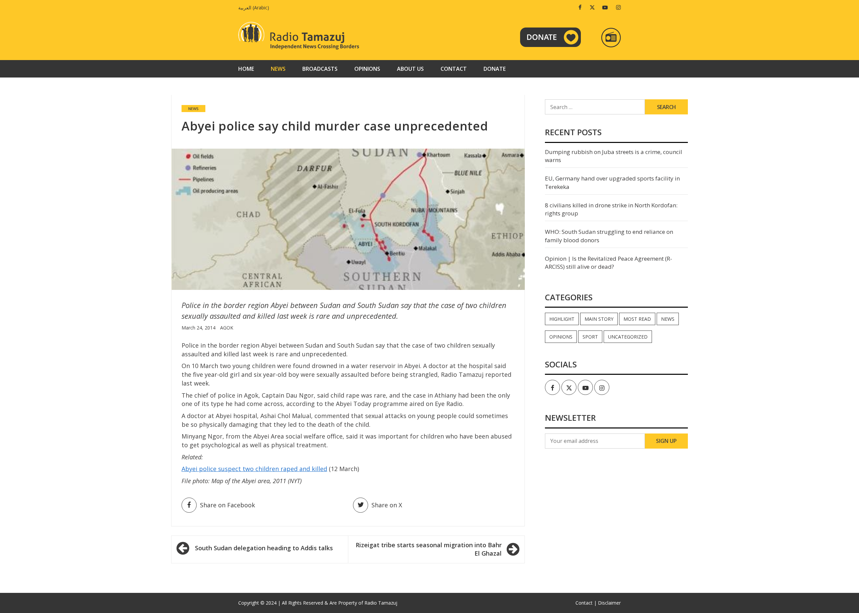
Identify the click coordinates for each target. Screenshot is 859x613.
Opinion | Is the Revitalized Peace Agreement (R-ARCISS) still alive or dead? (608, 262)
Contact (454, 68)
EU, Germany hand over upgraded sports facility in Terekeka (612, 182)
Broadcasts (320, 68)
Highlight (561, 319)
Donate (495, 68)
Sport (590, 337)
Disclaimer (609, 603)
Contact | (586, 603)
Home (246, 68)
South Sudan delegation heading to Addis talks (264, 548)
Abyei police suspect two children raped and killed (254, 469)
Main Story (599, 319)
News (278, 68)
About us (410, 68)
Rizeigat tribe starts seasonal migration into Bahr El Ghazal (429, 549)
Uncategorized (628, 337)
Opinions (367, 68)
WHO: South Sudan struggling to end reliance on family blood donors (609, 236)
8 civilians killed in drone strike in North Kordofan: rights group (611, 209)
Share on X (386, 505)
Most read (637, 319)
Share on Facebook (227, 505)
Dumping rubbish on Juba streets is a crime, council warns (613, 156)
